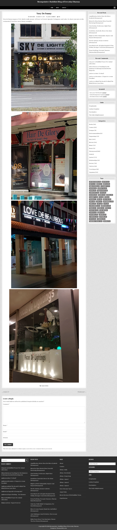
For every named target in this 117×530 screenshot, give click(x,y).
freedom (93, 199)
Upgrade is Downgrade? (15, 491)
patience (101, 208)
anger (99, 184)
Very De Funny (44, 13)
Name (5, 425)
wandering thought (96, 221)
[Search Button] (115, 8)
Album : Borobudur (65, 473)
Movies (91, 142)
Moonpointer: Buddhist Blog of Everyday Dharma (58, 2)
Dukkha (110, 195)
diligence (101, 195)
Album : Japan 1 (64, 479)
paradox (93, 208)
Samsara (102, 215)
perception (94, 210)
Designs (91, 130)
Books (91, 124)
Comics (91, 127)
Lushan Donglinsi (94, 109)
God (100, 199)
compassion (94, 193)
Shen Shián (32, 16)
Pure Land (103, 210)
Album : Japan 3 (64, 485)
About (57, 7)
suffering (103, 217)
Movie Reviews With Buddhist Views (70, 495)
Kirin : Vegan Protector (14, 503)
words (46, 386)
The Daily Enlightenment (96, 115)
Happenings (92, 136)
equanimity (93, 197)
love (106, 204)
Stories (91, 163)
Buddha (93, 190)
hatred (99, 201)
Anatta (92, 184)
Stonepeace (94, 217)
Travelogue (92, 169)
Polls (90, 154)
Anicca (107, 184)
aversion (93, 188)
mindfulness (105, 206)
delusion (93, 195)
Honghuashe (93, 106)
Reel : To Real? (100, 73)
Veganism (92, 172)
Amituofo (105, 182)
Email (5, 431)
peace (108, 208)
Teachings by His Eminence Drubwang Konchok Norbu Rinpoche (100, 68)
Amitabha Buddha (95, 182)
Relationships (93, 160)
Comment (6, 404)
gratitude (107, 199)
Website (5, 437)
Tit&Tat (91, 166)
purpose (93, 212)
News (91, 148)
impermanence (108, 201)
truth (93, 219)
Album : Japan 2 (64, 482)
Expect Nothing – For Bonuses (17, 494)
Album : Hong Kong (65, 476)
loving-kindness (95, 206)
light (99, 204)
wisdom (107, 221)
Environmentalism (94, 133)
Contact (64, 7)
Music (91, 145)
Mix (59, 16)
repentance (94, 215)
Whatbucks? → (82, 392)
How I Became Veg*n (66, 488)
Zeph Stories (63, 498)
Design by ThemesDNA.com (58, 528)
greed (92, 201)
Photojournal (93, 151)
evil (101, 197)
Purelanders (93, 112)
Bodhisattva (102, 188)
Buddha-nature (102, 190)
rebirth (101, 212)
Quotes (91, 157)
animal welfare (94, 186)
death (103, 193)
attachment (105, 186)
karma (93, 204)
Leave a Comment (52, 16)
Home (52, 7)
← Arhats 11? (5, 392)
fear (107, 197)
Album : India (63, 469)
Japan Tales (63, 492)
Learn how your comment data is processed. (39, 448)
